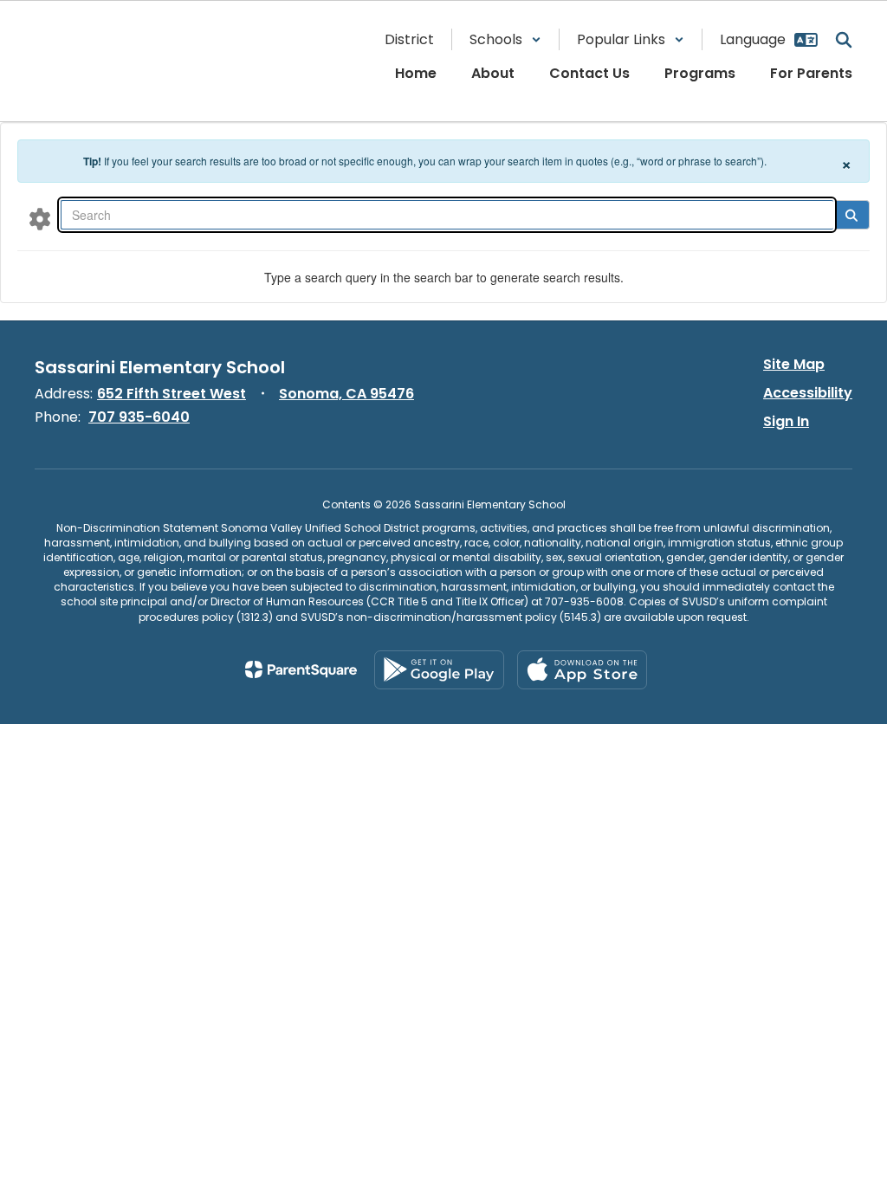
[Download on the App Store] (582, 669)
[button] (505, 39)
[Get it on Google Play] (439, 669)
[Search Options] (40, 218)
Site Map (794, 364)
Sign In (786, 421)
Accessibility (807, 393)
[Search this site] (843, 39)
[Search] (851, 214)
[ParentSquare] (301, 669)
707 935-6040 (139, 417)
